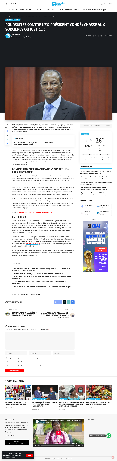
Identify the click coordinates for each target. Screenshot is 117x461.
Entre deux (50, 142)
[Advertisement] (58, 53)
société (17, 19)
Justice (38, 295)
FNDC (22, 295)
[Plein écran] (82, 445)
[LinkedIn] (13, 3)
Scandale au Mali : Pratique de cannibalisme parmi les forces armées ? (38, 274)
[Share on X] (96, 35)
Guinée (26, 295)
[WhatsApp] (17, 3)
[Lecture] (35, 445)
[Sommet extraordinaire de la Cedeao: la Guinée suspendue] (18, 392)
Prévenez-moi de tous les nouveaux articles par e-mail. (24, 366)
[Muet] (79, 445)
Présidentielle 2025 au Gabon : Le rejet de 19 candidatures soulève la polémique (42, 287)
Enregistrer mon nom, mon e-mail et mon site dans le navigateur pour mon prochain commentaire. (33, 358)
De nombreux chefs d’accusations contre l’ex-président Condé (25, 143)
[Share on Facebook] (93, 35)
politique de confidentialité (10, 455)
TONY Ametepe (15, 34)
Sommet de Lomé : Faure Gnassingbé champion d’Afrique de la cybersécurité (44, 404)
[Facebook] (9, 3)
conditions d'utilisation (9, 457)
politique (9, 19)
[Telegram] (15, 3)
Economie (90, 399)
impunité (32, 295)
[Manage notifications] (113, 457)
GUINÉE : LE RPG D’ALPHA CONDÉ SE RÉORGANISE (35, 212)
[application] (58, 433)
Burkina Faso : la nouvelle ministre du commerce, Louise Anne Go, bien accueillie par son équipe (71, 404)
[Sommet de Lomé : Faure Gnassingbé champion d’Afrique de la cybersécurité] (45, 392)
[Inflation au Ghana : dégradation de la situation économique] (99, 392)
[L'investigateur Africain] (58, 3)
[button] (29, 455)
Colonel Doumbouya (33, 244)
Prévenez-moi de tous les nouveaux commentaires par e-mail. (26, 362)
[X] (11, 3)
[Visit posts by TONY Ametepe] (8, 35)
